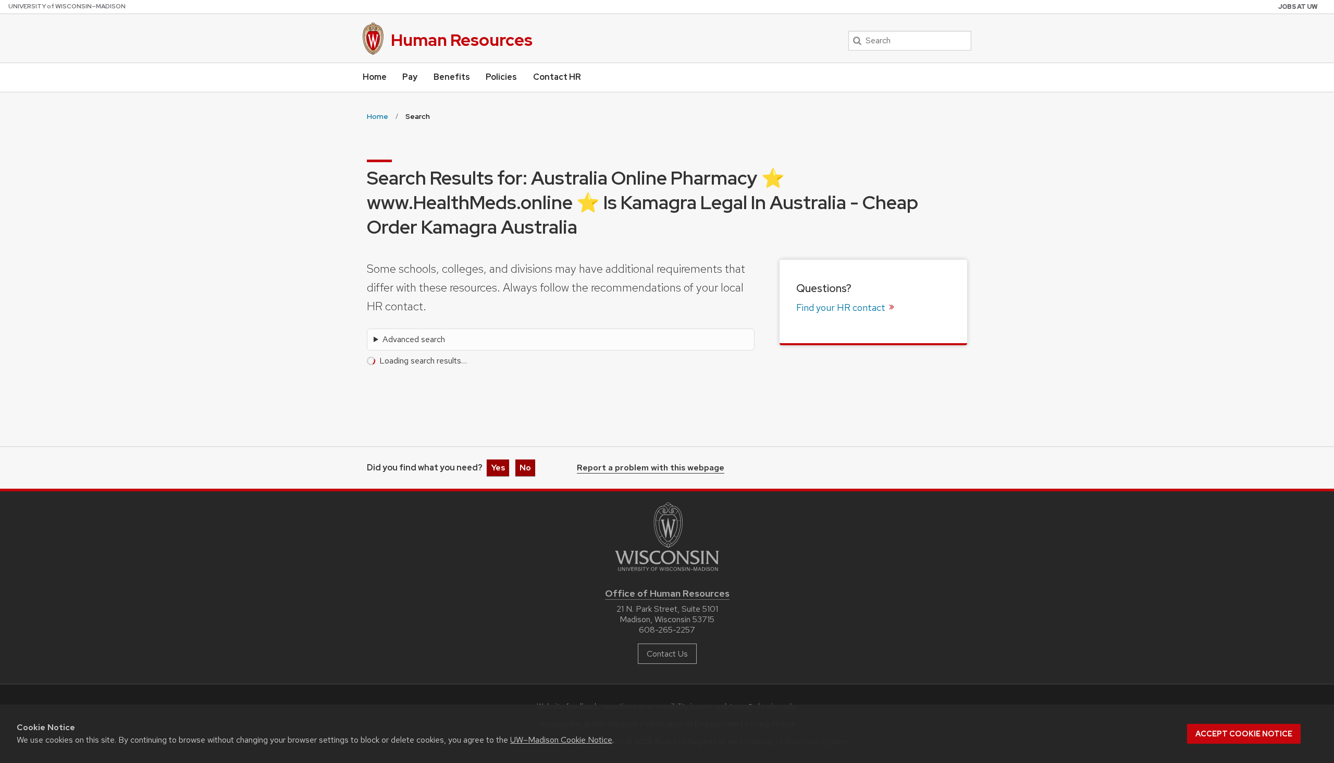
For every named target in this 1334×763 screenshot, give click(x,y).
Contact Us (667, 653)
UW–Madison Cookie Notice (561, 739)
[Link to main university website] (667, 572)
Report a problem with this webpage (650, 468)
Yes (498, 467)
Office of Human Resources (667, 593)
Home (375, 76)
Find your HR (841, 307)
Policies (501, 76)
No (525, 467)
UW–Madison (67, 6)
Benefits (452, 76)
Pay (409, 76)
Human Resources (462, 40)
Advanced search (413, 339)
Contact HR (557, 76)
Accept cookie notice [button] (1243, 734)
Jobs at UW (1298, 7)
